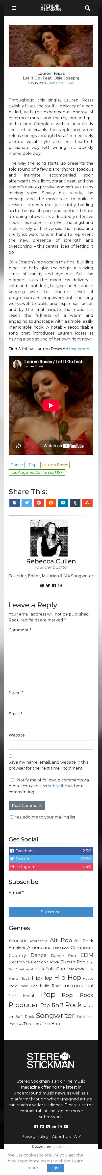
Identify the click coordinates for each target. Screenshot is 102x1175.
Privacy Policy (35, 1136)
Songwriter (55, 1015)
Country (17, 955)
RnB (57, 1005)
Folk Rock (75, 969)
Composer (82, 947)
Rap (45, 1005)
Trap (19, 1024)
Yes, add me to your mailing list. (45, 817)
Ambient (17, 947)
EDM (86, 955)
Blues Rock (61, 948)
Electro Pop (72, 961)
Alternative (38, 941)
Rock (73, 1005)
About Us (61, 1136)
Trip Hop (51, 1023)
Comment (20, 630)
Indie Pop (28, 986)
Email (15, 714)
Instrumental (78, 985)
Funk (89, 969)
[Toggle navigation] (15, 8)
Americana (39, 947)
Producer (23, 1005)
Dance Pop (63, 955)
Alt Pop (61, 940)
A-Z (77, 1136)
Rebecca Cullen (61, 83)
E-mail (16, 892)
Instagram (79, 349)
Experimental (24, 969)
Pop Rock (77, 995)
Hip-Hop (42, 978)
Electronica (19, 962)
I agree (55, 1168)
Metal (28, 995)
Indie (13, 986)
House (88, 978)
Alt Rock (83, 940)
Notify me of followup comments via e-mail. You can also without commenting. (49, 786)
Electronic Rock (45, 962)
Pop (48, 994)
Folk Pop (55, 969)
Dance (38, 955)
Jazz (12, 996)
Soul (80, 1017)
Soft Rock (25, 1017)
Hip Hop (67, 977)
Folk (39, 969)
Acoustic (18, 940)
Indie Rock (50, 986)
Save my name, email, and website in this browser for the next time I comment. (48, 765)
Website (17, 735)
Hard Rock (19, 978)
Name (16, 692)
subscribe (57, 786)
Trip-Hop (32, 1023)
